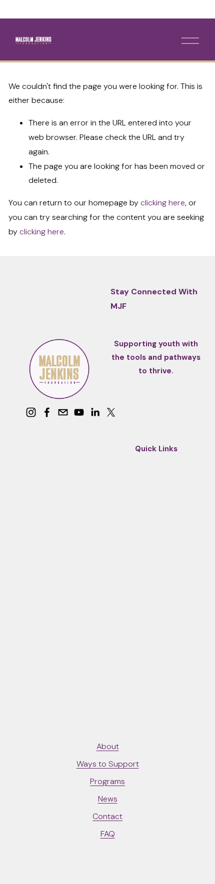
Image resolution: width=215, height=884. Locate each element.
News (108, 799)
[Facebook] (47, 412)
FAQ (107, 834)
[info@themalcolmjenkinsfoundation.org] (63, 412)
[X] (111, 412)
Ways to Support (107, 764)
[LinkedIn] (95, 412)
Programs (107, 781)
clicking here (162, 202)
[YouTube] (79, 412)
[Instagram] (31, 412)
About (107, 746)
